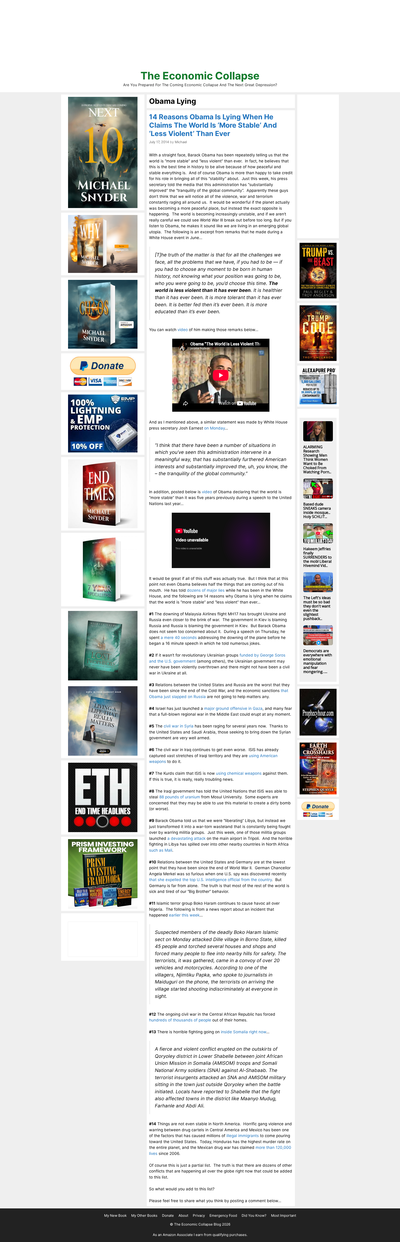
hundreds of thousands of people (180, 1020)
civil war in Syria (179, 726)
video (183, 329)
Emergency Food (223, 1215)
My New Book (115, 1215)
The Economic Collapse (200, 75)
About (183, 1215)
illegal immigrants (242, 1135)
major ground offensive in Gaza (233, 708)
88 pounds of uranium (179, 797)
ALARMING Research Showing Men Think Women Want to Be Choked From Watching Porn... (317, 459)
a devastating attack (186, 838)
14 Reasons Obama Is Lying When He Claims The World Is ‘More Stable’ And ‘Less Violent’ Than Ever (213, 125)
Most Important (283, 1215)
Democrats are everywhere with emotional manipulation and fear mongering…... (317, 661)
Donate (168, 1215)
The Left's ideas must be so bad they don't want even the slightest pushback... (317, 608)
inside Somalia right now (243, 1032)
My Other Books (144, 1215)
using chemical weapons (239, 773)
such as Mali (160, 850)
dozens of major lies (206, 590)
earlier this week (184, 915)
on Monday (214, 428)
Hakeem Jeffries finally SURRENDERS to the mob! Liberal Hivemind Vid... (317, 557)
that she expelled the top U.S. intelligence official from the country (210, 879)
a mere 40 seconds (179, 637)
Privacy (199, 1215)
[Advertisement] (200, 37)
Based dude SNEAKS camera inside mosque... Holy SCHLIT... (317, 510)
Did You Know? (254, 1215)
